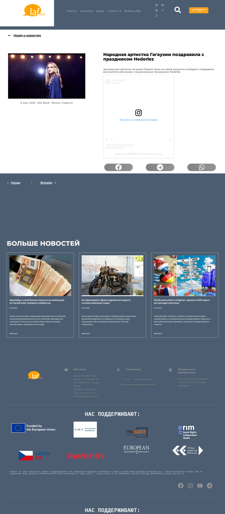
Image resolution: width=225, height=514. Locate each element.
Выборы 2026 (132, 11)
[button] (118, 167)
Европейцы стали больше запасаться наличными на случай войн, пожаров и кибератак (37, 301)
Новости (71, 11)
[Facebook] (156, 5)
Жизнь (55, 102)
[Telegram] (156, 10)
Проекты (112, 11)
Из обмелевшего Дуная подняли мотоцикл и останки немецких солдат (106, 301)
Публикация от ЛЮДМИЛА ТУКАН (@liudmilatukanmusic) (138, 154)
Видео (100, 11)
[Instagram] (162, 10)
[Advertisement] (31, 214)
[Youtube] (162, 5)
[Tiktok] (156, 15)
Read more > (14, 333)
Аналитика (86, 11)
